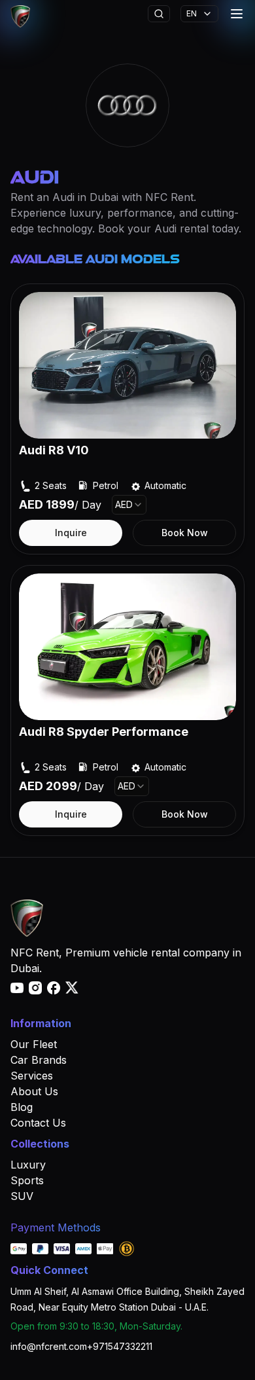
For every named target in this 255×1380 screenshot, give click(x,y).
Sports (27, 1180)
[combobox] (129, 505)
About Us (34, 1091)
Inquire (71, 532)
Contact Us (38, 1122)
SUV (21, 1196)
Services (31, 1075)
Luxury (28, 1164)
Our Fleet (33, 1044)
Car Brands (38, 1059)
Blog (21, 1107)
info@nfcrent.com (48, 1346)
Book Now (185, 532)
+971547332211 (119, 1346)
